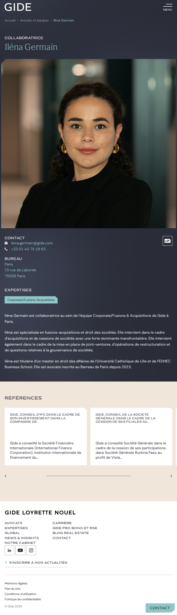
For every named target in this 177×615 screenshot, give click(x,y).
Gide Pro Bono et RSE (75, 528)
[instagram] (31, 550)
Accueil (10, 20)
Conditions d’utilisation (20, 594)
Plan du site (12, 589)
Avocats (13, 523)
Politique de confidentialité (23, 599)
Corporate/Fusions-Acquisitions (31, 300)
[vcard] (167, 241)
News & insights (22, 538)
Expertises (16, 528)
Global (12, 533)
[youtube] (20, 550)
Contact (160, 608)
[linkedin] (9, 550)
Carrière (62, 523)
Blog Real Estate (71, 533)
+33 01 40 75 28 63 (28, 249)
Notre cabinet (20, 543)
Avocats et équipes (34, 20)
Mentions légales (16, 583)
